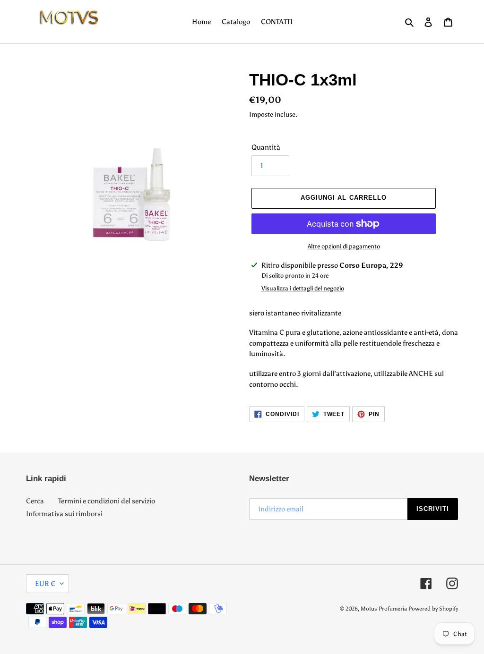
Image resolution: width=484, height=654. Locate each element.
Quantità (265, 147)
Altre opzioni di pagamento (344, 246)
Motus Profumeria (384, 608)
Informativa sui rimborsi (64, 514)
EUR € (45, 583)
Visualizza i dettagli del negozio (302, 288)
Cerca (35, 501)
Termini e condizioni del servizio (106, 501)
